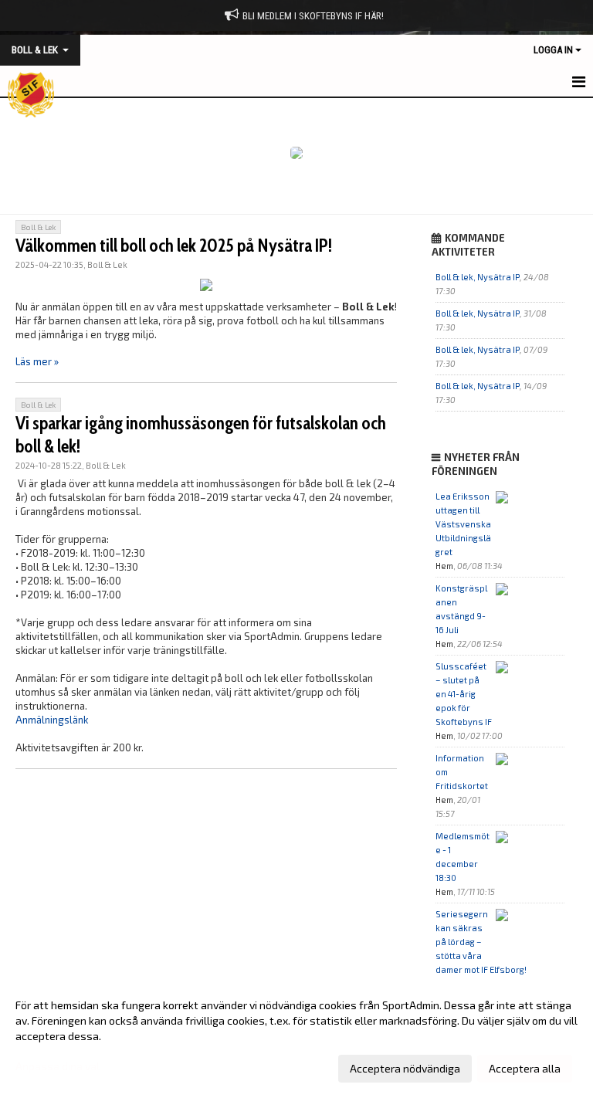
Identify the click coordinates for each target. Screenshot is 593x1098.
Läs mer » (37, 361)
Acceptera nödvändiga (405, 1068)
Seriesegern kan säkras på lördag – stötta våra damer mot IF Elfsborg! (481, 941)
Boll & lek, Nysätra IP (477, 277)
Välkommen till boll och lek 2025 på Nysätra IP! (173, 245)
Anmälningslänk (51, 719)
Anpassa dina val (57, 1066)
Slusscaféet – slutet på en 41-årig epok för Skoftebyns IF (463, 694)
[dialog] (296, 1036)
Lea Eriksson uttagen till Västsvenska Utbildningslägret (463, 524)
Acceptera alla (525, 1068)
